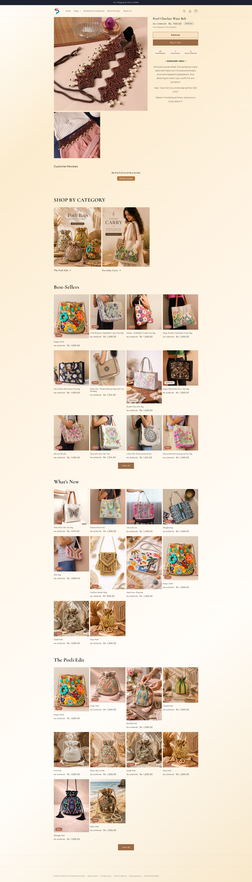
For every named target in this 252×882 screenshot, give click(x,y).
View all (126, 465)
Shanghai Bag (168, 528)
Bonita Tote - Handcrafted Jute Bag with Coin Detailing (107, 390)
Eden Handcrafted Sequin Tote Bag (67, 389)
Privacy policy (106, 876)
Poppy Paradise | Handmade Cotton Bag (177, 333)
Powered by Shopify (77, 876)
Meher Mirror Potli (97, 771)
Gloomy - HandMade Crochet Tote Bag (141, 333)
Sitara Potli (94, 639)
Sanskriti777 (64, 876)
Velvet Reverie (132, 528)
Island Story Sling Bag (135, 592)
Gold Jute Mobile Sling (98, 592)
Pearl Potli (57, 771)
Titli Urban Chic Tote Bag (63, 527)
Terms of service (120, 876)
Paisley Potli (94, 706)
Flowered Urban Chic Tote (100, 454)
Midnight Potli (59, 835)
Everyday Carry (110, 270)
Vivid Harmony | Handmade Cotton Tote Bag (107, 333)
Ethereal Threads (60, 454)
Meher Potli (94, 827)
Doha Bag (57, 575)
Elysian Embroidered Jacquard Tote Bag (177, 454)
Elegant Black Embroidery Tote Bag (176, 389)
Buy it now (175, 42)
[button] (77, 11)
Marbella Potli (132, 723)
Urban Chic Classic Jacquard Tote (139, 454)
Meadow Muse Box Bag (135, 407)
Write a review (126, 178)
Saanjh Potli (58, 639)
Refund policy (93, 876)
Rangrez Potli (59, 342)
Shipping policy (135, 876)
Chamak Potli (168, 706)
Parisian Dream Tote (97, 527)
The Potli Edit (61, 270)
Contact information (151, 876)
